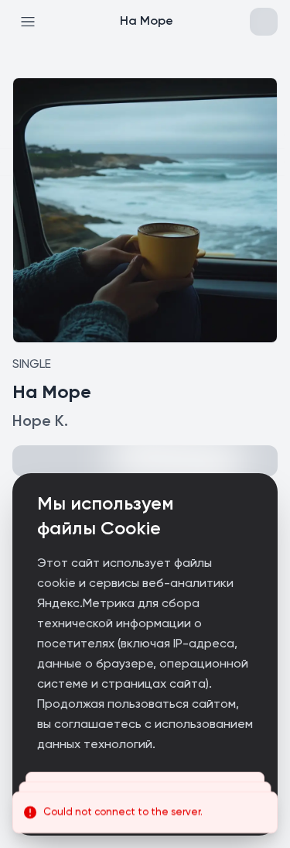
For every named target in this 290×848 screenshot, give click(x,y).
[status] (145, 812)
